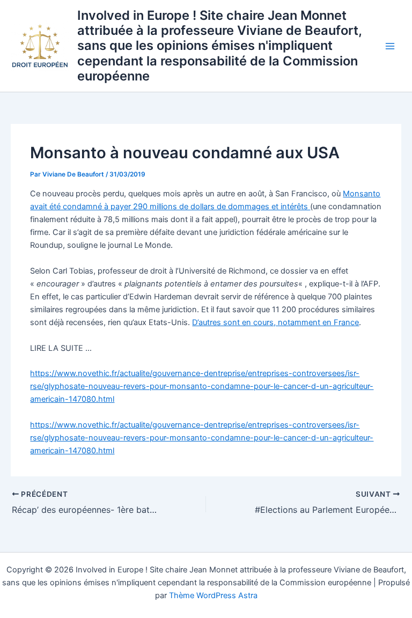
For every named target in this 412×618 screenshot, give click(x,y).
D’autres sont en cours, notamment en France (275, 322)
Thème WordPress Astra (213, 595)
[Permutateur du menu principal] (390, 46)
